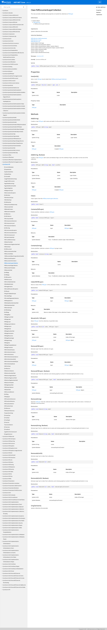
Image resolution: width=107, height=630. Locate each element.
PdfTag (6, 394)
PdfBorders (7, 214)
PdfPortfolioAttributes (9, 349)
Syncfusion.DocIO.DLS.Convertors (11, 43)
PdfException (8, 277)
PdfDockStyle (7, 246)
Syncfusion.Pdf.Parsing (8, 464)
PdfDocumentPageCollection (11, 265)
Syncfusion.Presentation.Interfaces (11, 483)
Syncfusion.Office (7, 155)
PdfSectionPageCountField (10, 378)
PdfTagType (7, 396)
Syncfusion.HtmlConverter (9, 80)
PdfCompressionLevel (9, 223)
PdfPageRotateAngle (9, 338)
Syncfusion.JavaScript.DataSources (11, 87)
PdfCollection (8, 216)
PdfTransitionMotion (9, 403)
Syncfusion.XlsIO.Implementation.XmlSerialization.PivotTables (11, 556)
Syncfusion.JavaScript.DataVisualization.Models (14, 106)
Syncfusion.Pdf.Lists (7, 460)
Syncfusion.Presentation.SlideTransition (12, 485)
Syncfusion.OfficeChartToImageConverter (12, 162)
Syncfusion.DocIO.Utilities (9, 59)
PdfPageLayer (7, 321)
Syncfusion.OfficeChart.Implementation (12, 159)
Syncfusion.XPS (6, 589)
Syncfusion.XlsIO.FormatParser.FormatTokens (14, 499)
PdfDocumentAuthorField (10, 251)
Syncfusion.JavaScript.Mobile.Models (11, 120)
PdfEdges (7, 275)
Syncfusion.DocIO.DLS (8, 41)
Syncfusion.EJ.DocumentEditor (10, 69)
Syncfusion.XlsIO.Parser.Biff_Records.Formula (13, 578)
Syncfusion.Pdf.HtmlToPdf (9, 455)
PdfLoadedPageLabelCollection (11, 298)
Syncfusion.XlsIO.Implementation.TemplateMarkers (11, 531)
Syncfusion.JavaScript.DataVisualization (12, 90)
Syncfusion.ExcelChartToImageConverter (12, 76)
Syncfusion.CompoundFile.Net (10, 22)
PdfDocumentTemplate (9, 268)
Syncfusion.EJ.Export (8, 71)
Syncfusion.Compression (9, 34)
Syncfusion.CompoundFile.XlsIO (10, 27)
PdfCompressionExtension (10, 221)
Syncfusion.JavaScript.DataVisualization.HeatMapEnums (12, 100)
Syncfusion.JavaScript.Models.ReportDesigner (13, 129)
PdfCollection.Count (36, 40)
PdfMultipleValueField (9, 305)
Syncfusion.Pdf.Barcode (8, 436)
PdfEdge (7, 272)
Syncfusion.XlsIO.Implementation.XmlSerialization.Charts (11, 547)
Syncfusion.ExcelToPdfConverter (10, 78)
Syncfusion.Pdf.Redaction (9, 467)
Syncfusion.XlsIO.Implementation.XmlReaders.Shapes (14, 538)
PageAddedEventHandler (10, 186)
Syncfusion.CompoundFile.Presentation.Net (13, 24)
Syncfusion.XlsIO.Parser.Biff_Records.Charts (13, 575)
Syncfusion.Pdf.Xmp (7, 476)
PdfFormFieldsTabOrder (9, 282)
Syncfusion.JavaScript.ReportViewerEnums (13, 143)
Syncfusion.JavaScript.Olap (9, 134)
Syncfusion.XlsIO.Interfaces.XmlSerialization (13, 568)
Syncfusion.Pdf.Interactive (9, 457)
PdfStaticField (7, 389)
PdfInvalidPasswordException (11, 289)
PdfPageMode (7, 328)
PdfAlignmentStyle (8, 190)
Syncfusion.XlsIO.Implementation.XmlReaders (13, 534)
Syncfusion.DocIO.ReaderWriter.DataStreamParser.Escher (10, 56)
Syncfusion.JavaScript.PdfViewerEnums (12, 138)
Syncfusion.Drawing (7, 66)
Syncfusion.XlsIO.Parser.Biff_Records (11, 573)
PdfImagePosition (8, 286)
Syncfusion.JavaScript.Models (10, 122)
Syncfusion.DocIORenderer (9, 62)
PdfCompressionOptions (10, 225)
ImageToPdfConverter (9, 181)
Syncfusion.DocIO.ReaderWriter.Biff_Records (13, 52)
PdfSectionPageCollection (10, 375)
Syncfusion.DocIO (7, 38)
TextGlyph (7, 420)
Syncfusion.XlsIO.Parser (8, 571)
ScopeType (7, 415)
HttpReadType (7, 174)
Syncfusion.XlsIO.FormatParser (10, 497)
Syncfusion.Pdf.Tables (8, 471)
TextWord (7, 429)
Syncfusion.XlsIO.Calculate (9, 495)
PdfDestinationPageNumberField (12, 244)
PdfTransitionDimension (10, 399)
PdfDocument (8, 249)
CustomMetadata (9, 167)
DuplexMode (8, 169)
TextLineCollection (8, 424)
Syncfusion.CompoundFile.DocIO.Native (12, 17)
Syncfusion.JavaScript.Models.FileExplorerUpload (14, 124)
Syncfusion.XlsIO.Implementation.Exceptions (13, 516)
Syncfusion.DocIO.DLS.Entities (10, 45)
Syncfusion (5, 10)
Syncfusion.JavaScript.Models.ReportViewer (13, 131)
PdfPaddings (8, 310)
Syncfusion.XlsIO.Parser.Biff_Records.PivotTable (14, 587)
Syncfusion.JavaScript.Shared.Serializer (12, 145)
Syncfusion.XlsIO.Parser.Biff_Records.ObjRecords (14, 585)
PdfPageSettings (8, 340)
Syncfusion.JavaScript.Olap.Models (11, 136)
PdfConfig (7, 228)
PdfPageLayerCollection (9, 324)
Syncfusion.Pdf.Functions (9, 443)
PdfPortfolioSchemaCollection (11, 357)
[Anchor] (30, 72)
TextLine (7, 422)
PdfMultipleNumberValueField (11, 303)
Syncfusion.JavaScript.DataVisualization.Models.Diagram (14, 114)
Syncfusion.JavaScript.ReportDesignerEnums (13, 141)
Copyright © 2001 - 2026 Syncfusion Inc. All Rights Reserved (92, 629)
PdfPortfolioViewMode (9, 364)
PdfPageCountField (8, 317)
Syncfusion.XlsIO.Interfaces (9, 564)
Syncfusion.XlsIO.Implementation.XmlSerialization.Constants (11, 551)
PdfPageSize (7, 342)
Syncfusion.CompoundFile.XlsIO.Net (11, 31)
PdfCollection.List (35, 41)
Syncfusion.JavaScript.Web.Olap (10, 152)
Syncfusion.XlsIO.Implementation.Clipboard (13, 506)
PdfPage (7, 312)
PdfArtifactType (7, 200)
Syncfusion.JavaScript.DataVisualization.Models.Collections (14, 109)
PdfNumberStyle (8, 307)
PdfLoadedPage (8, 296)
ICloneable (7, 176)
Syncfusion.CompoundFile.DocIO (10, 15)
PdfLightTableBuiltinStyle (10, 293)
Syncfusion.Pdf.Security (8, 469)
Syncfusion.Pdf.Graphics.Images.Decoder (12, 450)
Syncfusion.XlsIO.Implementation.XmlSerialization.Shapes (11, 560)
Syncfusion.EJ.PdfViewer (8, 73)
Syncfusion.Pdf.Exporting (9, 441)
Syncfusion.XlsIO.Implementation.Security (13, 523)
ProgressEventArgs (8, 413)
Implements (99, 14)
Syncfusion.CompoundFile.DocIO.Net (11, 20)
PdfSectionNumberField (9, 373)
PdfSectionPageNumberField (11, 380)
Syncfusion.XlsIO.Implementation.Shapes (12, 525)
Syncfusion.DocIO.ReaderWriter (10, 50)
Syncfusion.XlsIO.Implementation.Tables (12, 527)
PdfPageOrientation (8, 333)
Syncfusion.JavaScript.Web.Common (11, 150)
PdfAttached (8, 202)
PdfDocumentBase (8, 253)
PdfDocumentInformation (10, 260)
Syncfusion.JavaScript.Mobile (9, 117)
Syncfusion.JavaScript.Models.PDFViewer (12, 127)
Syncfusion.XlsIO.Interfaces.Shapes (11, 566)
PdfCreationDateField (9, 237)
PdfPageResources (8, 335)
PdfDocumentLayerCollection (11, 263)
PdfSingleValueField (8, 385)
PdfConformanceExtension (10, 232)
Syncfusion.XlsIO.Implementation (11, 502)
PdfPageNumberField (9, 331)
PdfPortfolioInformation (10, 352)
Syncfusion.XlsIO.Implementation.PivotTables (13, 520)
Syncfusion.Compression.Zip (9, 36)
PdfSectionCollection (9, 371)
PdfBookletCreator (8, 209)
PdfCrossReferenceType (9, 239)
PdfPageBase (7, 314)
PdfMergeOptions (8, 300)
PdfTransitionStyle (8, 406)
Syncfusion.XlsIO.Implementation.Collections (13, 509)
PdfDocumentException (9, 258)
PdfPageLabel (7, 319)
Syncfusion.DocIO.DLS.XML (9, 48)
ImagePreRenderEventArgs (10, 178)
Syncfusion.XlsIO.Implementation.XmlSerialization (11, 542)
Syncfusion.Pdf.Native (8, 462)
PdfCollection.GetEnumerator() (39, 38)
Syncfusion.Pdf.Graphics (8, 446)
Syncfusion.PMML (7, 478)
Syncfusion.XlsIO (7, 492)
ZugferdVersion (8, 434)
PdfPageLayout (7, 326)
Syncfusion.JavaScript (8, 85)
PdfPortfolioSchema (9, 354)
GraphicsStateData (8, 171)
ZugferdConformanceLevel (10, 431)
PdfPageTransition (8, 347)
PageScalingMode (8, 188)
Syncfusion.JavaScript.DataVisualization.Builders (14, 92)
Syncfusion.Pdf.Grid (7, 453)
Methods (98, 12)
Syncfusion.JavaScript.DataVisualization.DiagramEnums (12, 96)
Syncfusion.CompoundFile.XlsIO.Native (12, 29)
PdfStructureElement (9, 392)
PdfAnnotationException (10, 193)
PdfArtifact (7, 195)
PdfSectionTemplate (9, 382)
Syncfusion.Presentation (8, 481)
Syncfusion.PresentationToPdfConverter (12, 490)
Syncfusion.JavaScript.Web (9, 148)
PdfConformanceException (10, 230)
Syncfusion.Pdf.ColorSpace (9, 438)
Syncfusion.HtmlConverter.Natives (11, 83)
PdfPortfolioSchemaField (10, 359)
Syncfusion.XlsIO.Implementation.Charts (12, 504)
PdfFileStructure (8, 279)
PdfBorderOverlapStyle (9, 211)
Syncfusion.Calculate (8, 13)
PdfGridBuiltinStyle (8, 284)
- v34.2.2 (28, 2)
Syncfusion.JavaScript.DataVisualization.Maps (13, 103)
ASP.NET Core (19, 2)
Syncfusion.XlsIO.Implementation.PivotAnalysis (14, 518)
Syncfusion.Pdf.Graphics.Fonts (10, 448)
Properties (98, 10)
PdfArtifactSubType (8, 197)
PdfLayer (7, 291)
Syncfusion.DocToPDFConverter (10, 64)
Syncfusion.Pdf (6, 164)
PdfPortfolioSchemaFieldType (11, 361)
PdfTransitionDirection (9, 401)
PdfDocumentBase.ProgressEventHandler (14, 256)
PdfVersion (7, 408)
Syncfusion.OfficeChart (8, 157)
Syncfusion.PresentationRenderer (11, 488)
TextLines (7, 427)
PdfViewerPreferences (9, 410)
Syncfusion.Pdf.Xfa (7, 474)
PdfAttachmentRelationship (10, 204)
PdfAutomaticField (8, 207)
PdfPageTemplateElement (10, 345)
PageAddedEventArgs (9, 183)
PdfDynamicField (8, 270)
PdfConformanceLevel (9, 235)
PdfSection (7, 368)
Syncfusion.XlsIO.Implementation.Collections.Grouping (13, 512)
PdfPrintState (7, 366)
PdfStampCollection (8, 387)
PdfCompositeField (8, 218)
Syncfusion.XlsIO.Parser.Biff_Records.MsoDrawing (11, 581)
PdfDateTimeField (8, 242)
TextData (7, 417)
